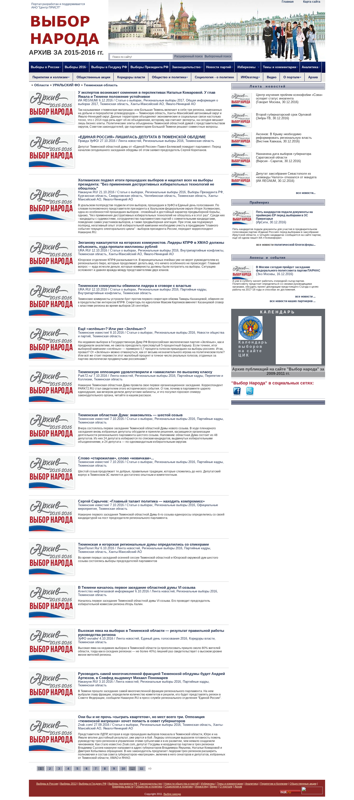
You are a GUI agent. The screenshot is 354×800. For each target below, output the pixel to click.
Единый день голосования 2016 (164, 638)
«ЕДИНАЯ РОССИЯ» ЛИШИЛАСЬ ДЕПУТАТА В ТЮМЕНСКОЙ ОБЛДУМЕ (142, 137)
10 (123, 768)
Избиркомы (208, 783)
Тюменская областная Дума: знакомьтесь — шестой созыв (130, 415)
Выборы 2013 (68, 783)
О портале (226, 786)
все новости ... (305, 296)
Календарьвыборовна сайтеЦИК (253, 348)
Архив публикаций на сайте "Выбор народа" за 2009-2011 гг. (278, 371)
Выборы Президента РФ (149, 67)
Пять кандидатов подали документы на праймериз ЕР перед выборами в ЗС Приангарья (284, 215)
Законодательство (150, 783)
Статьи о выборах (129, 100)
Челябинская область (160, 196)
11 (141, 768)
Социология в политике (178, 786)
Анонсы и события (268, 257)
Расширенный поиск (188, 56)
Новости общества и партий (181, 783)
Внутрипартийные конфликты (201, 250)
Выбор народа (172, 794)
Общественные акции (93, 77)
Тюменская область (101, 85)
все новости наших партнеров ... (292, 301)
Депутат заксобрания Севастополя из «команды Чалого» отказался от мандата (286, 175)
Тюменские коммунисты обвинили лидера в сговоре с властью (134, 286)
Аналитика (251, 783)
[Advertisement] (278, 480)
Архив (313, 77)
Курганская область (92, 196)
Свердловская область (125, 196)
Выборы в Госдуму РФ (109, 67)
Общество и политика (149, 786)
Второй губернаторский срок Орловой (283, 114)
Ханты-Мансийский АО (147, 104)
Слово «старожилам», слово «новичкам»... (116, 458)
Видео (271, 77)
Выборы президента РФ (122, 783)
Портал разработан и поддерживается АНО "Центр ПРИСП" (58, 5)
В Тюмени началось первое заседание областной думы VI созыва (136, 587)
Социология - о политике (214, 77)
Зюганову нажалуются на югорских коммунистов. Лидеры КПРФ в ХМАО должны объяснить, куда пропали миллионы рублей (151, 244)
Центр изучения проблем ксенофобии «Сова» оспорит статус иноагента (289, 96)
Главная (288, 1)
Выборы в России (47, 783)
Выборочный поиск (218, 56)
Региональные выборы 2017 (164, 100)
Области (41, 85)
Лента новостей (129, 141)
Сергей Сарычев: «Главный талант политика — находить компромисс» (141, 501)
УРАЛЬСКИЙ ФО (66, 85)
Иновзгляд (201, 786)
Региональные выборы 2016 (163, 141)
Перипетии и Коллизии (274, 783)
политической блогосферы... (294, 244)
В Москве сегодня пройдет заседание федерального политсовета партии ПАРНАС (288, 268)
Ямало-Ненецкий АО (181, 104)
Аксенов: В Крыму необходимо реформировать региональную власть (284, 135)
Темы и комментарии (230, 783)
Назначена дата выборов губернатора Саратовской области (283, 155)
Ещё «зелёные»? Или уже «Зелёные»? (112, 329)
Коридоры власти (131, 77)
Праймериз (259, 202)
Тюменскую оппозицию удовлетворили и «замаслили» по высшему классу (145, 372)
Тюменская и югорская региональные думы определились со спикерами (143, 544)
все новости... (305, 193)
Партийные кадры (193, 289)
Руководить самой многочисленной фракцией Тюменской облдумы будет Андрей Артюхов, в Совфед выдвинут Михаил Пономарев (151, 676)
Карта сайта (311, 1)
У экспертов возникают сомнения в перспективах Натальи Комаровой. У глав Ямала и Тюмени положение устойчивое (146, 94)
